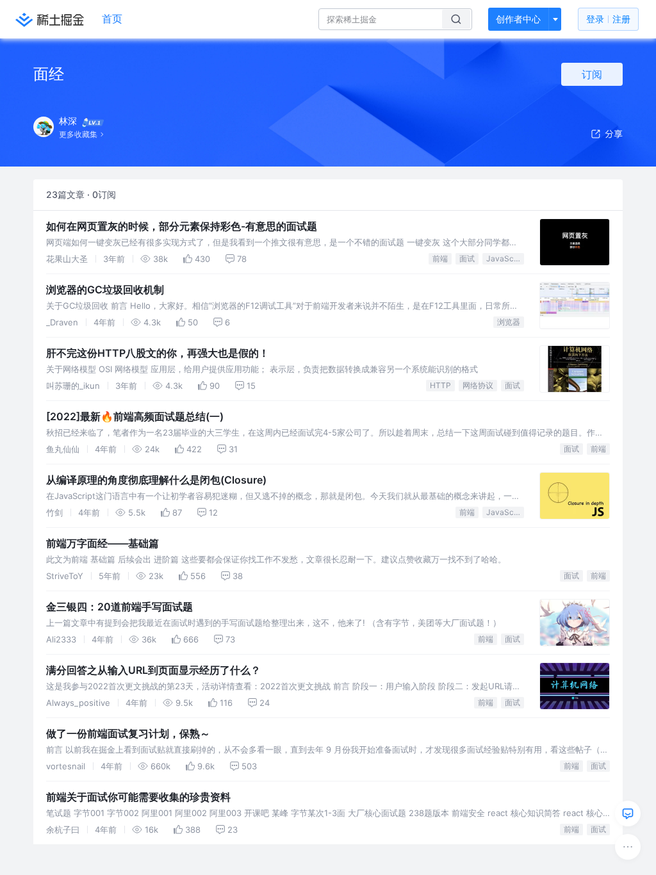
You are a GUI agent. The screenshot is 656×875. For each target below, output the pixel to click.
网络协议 (478, 385)
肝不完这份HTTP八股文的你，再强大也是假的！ (157, 353)
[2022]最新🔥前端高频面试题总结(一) (135, 416)
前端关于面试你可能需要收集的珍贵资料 (138, 796)
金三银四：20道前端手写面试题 (119, 606)
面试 (467, 258)
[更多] (628, 847)
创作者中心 (518, 18)
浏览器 (508, 322)
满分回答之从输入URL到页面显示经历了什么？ (153, 670)
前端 (440, 258)
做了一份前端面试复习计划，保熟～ (128, 733)
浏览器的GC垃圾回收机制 (105, 289)
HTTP (440, 385)
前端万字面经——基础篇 (102, 543)
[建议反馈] (628, 813)
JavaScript (505, 258)
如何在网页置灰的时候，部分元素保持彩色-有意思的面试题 (181, 226)
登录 (608, 18)
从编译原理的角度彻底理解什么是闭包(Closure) (156, 479)
